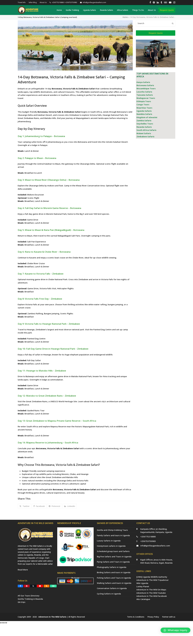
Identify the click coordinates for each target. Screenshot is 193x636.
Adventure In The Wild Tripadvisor (152, 580)
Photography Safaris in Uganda (111, 567)
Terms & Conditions (135, 617)
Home (125, 17)
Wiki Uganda (142, 583)
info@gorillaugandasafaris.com (155, 545)
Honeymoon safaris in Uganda (111, 546)
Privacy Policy (153, 617)
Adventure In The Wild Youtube (151, 593)
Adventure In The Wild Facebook (151, 596)
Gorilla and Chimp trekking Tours (112, 530)
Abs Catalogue (143, 599)
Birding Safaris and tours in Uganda (113, 572)
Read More (23, 569)
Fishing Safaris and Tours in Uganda (114, 577)
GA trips (21, 602)
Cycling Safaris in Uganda (109, 593)
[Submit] (172, 23)
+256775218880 (148, 536)
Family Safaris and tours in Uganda (113, 535)
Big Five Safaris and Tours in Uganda (114, 556)
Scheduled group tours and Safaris (113, 551)
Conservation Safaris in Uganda (112, 588)
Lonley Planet (142, 586)
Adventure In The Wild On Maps (151, 589)
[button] (24, 506)
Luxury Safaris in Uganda (109, 540)
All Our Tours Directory (28, 595)
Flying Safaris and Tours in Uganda (113, 561)
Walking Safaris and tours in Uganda (114, 583)
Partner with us (168, 617)
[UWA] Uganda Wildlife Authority (151, 577)
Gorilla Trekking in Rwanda (30, 599)
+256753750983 (148, 541)
